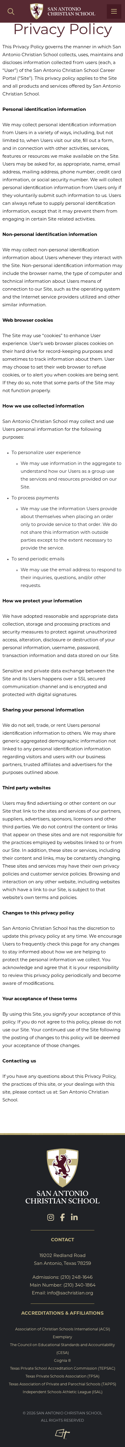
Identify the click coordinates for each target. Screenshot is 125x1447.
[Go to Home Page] (62, 11)
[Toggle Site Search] (11, 11)
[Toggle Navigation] (114, 11)
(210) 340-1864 (79, 1285)
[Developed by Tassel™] (62, 1434)
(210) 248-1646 (76, 1277)
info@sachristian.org (70, 1293)
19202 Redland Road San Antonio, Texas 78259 (62, 1260)
